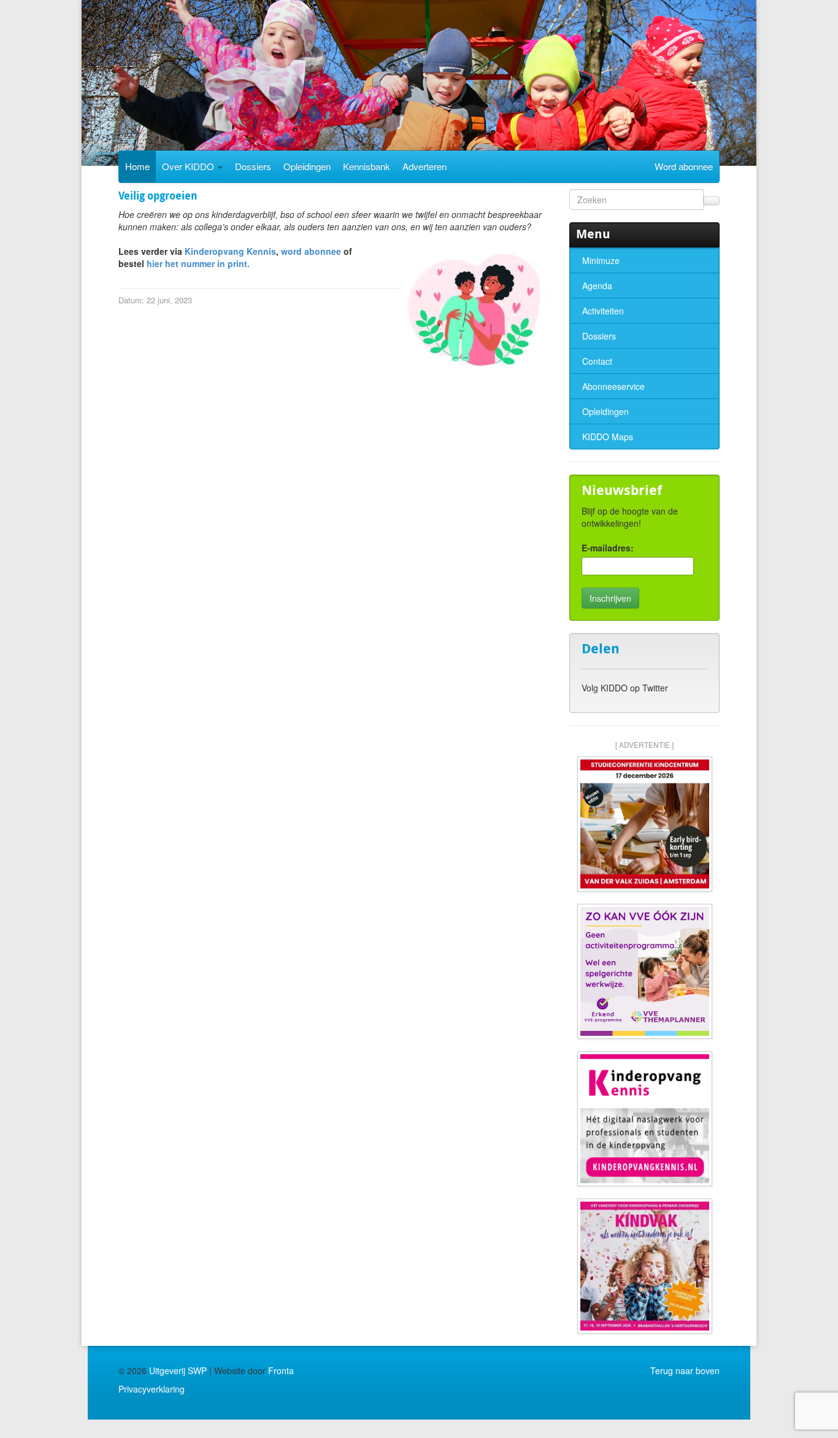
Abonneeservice (613, 386)
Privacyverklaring (151, 1389)
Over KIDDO (189, 166)
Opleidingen (307, 166)
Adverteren (424, 166)
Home (137, 166)
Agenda (597, 285)
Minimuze (601, 260)
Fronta (281, 1370)
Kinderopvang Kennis (230, 251)
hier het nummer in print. (199, 263)
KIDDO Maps (607, 436)
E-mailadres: (608, 548)
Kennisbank (366, 166)
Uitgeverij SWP (178, 1370)
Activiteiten (603, 311)
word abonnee (311, 251)
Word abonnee (684, 166)
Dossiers (253, 166)
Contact (597, 361)
